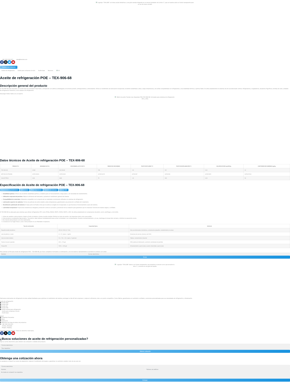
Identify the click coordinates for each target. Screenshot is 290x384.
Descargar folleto (5, 93)
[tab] (9, 190)
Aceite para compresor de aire (26, 70)
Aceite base (41, 70)
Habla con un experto (16, 93)
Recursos (50, 70)
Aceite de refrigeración (8, 70)
